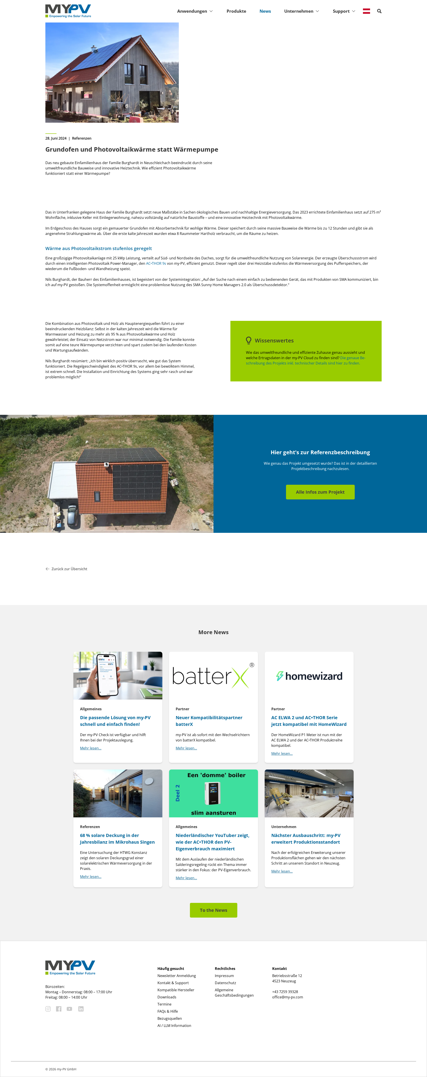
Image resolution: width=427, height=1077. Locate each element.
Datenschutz (225, 982)
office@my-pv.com (287, 997)
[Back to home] (68, 11)
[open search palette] (379, 11)
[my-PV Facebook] (58, 1009)
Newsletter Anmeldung (176, 975)
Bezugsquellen (169, 1018)
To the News (213, 910)
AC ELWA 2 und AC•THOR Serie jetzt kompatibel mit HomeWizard (309, 721)
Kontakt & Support (173, 982)
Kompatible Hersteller (175, 989)
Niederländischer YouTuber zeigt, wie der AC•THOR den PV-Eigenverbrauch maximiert (213, 842)
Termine (164, 1004)
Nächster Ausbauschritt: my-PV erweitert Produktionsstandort (305, 838)
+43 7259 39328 (285, 991)
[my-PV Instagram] (48, 1009)
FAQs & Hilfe (167, 1011)
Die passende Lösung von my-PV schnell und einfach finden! (115, 721)
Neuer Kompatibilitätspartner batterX (209, 721)
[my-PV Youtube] (69, 1009)
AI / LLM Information (174, 1025)
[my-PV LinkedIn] (81, 1008)
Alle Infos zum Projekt (320, 492)
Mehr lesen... (90, 748)
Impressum (224, 975)
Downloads (166, 997)
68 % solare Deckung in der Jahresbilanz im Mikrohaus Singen (117, 838)
